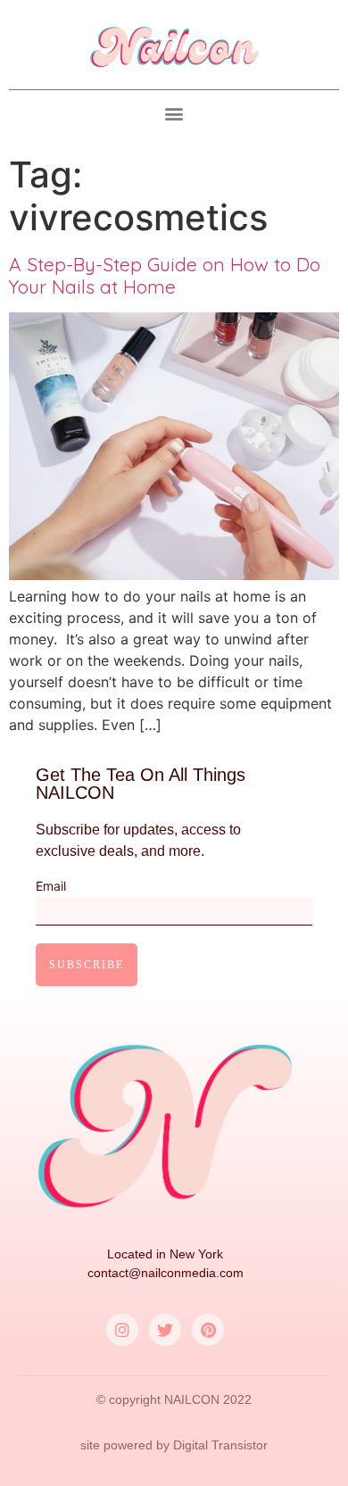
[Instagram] (122, 1330)
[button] (174, 114)
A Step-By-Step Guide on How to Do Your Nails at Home (164, 275)
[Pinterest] (208, 1330)
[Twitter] (165, 1330)
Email (51, 886)
